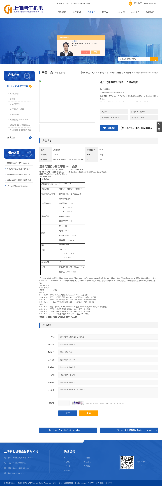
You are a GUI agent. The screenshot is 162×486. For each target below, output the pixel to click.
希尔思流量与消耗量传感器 (20, 130)
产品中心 (91, 12)
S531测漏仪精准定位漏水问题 (18, 163)
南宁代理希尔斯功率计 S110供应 (138, 430)
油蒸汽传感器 (15, 104)
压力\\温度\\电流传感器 (17, 86)
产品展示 (67, 462)
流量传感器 (14, 114)
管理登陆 (109, 483)
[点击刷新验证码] (78, 403)
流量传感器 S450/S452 (19, 120)
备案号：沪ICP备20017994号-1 (64, 483)
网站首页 (62, 12)
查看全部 (11, 137)
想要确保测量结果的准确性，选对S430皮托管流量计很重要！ (20, 174)
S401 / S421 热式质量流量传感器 (20, 125)
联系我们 (150, 12)
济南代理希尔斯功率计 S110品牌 (67, 430)
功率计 (12, 99)
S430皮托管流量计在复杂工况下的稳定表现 (20, 186)
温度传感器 (14, 94)
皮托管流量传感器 (17, 109)
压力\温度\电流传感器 (115, 73)
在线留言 (135, 12)
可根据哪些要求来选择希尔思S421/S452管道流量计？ (20, 169)
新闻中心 (106, 12)
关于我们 (77, 12)
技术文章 (121, 12)
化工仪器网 (100, 483)
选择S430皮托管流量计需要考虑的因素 (20, 180)
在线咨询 (111, 128)
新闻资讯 (87, 462)
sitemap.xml (81, 483)
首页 (93, 73)
